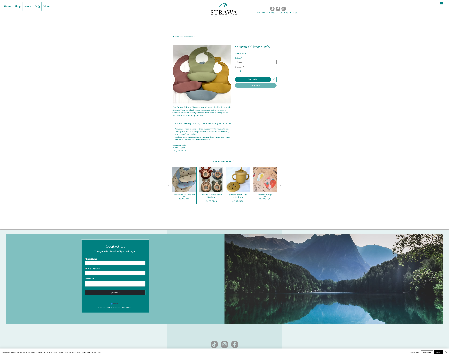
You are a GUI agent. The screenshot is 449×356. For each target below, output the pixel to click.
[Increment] (244, 71)
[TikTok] (272, 9)
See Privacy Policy (94, 352)
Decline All (427, 352)
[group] (224, 185)
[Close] (446, 352)
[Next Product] (280, 185)
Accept (438, 352)
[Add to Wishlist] (274, 79)
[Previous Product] (168, 185)
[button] (441, 2)
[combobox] (256, 62)
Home (175, 36)
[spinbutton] (240, 71)
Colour (238, 58)
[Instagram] (283, 9)
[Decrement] (236, 71)
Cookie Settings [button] (413, 352)
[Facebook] (278, 9)
